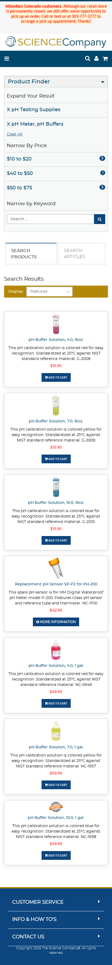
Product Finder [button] (29, 81)
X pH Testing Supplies (33, 109)
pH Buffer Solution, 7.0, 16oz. (56, 421)
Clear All (15, 134)
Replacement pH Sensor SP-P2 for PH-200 (56, 584)
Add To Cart (57, 377)
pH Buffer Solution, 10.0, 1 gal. (56, 818)
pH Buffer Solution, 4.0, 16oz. (56, 340)
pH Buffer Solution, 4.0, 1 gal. (56, 666)
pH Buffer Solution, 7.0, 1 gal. (56, 747)
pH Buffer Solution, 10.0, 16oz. (56, 503)
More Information (57, 622)
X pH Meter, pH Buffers (35, 124)
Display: (16, 292)
